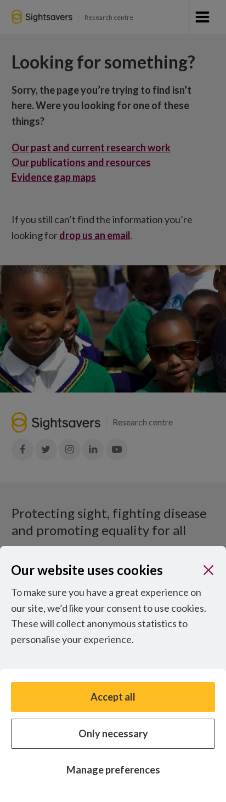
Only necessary (113, 733)
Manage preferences (113, 770)
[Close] (208, 570)
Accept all (113, 697)
